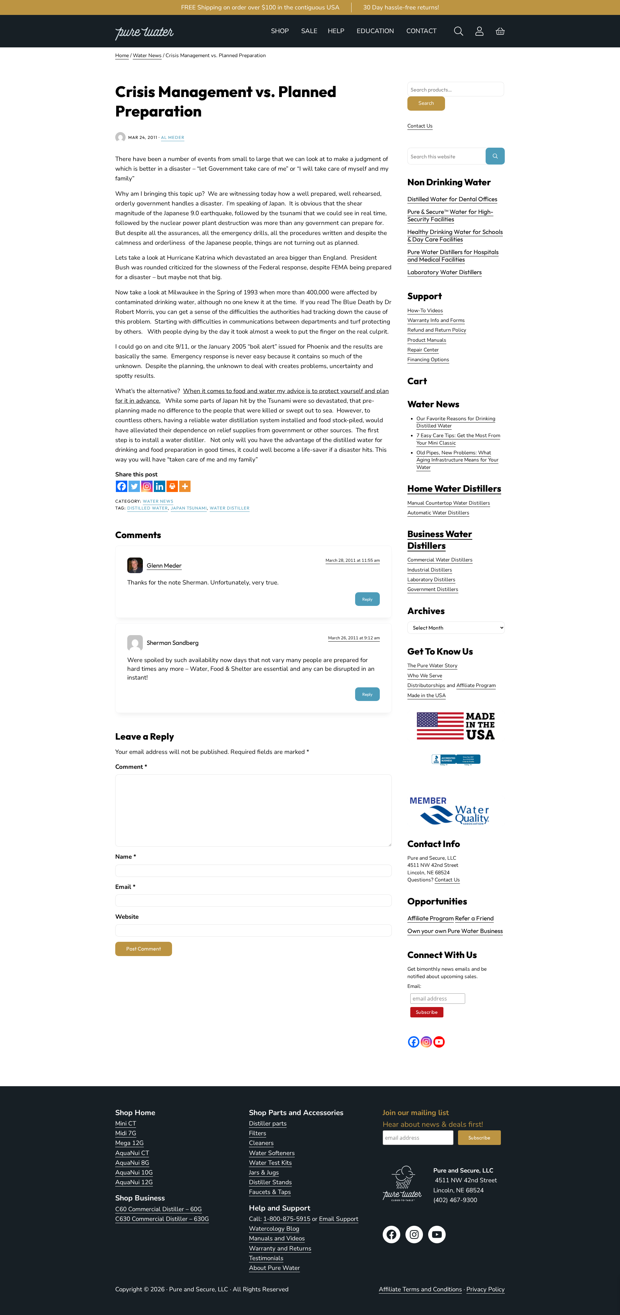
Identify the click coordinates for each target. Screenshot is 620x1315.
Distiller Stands (270, 1182)
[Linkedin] (159, 486)
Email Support (338, 1219)
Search (426, 103)
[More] (185, 486)
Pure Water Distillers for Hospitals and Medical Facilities (453, 255)
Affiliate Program (476, 685)
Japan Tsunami (189, 507)
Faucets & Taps (270, 1192)
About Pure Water (274, 1268)
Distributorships (426, 685)
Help (336, 31)
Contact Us (420, 125)
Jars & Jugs (264, 1172)
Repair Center (423, 349)
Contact (421, 31)
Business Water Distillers (439, 539)
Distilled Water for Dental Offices (452, 199)
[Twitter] (134, 486)
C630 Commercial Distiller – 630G (162, 1219)
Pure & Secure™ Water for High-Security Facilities (450, 215)
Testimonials (266, 1258)
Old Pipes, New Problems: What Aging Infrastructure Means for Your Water (457, 460)
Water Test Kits (270, 1163)
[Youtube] (439, 1042)
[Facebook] (121, 486)
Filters (257, 1133)
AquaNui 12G (134, 1182)
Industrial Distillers (429, 569)
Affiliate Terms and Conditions (420, 1289)
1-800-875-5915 (286, 1219)
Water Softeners (272, 1153)
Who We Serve (424, 675)
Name (125, 857)
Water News (158, 501)
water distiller (230, 507)
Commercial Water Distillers (440, 559)
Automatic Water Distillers (438, 512)
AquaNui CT (132, 1153)
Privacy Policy (485, 1289)
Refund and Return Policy (436, 330)
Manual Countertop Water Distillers (448, 503)
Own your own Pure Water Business (455, 931)
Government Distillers (432, 589)
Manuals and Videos (277, 1238)
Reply (367, 599)
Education (375, 31)
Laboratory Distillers (431, 579)
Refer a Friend (474, 918)
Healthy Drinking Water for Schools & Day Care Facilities (455, 235)
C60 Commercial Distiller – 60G (158, 1209)
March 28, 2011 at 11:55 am (353, 560)
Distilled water (147, 507)
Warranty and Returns (280, 1248)
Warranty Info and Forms (436, 320)
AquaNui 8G (132, 1163)
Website (127, 917)
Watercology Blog (274, 1228)
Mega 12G (129, 1143)
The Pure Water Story (432, 665)
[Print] (172, 486)
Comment (131, 767)
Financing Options (428, 359)
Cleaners (261, 1143)
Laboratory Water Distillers (444, 272)
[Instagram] (147, 486)
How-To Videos (425, 310)
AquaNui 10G (134, 1172)
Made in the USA (426, 695)
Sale (309, 31)
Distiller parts (268, 1123)
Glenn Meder (164, 565)
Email (125, 887)
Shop (280, 31)
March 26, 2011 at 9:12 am (354, 638)
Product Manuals (426, 340)
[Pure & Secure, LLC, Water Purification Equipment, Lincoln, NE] (456, 766)
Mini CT (125, 1123)
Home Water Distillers (454, 488)
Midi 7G (125, 1133)
